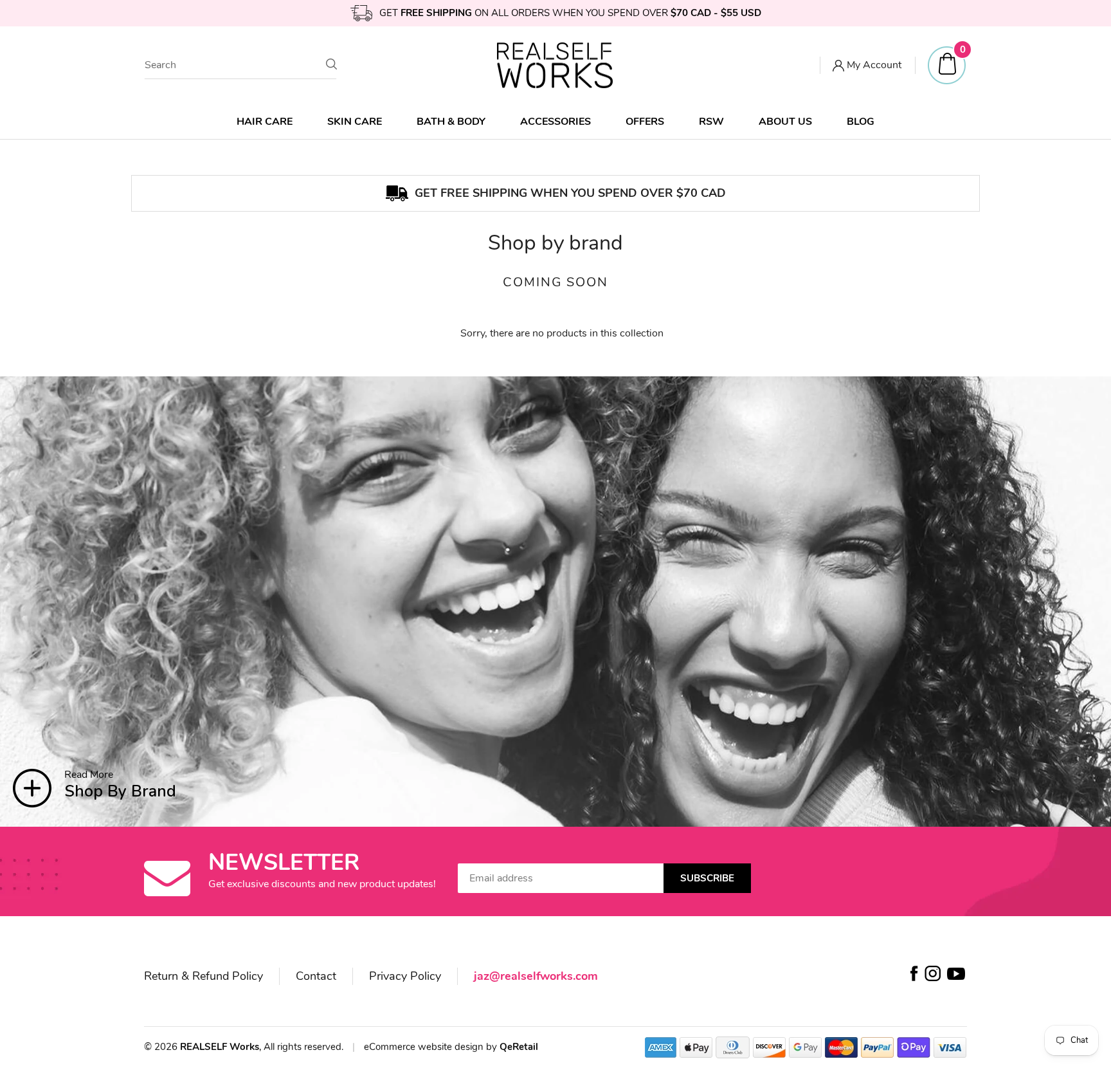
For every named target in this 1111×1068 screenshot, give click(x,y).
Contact (316, 976)
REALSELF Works (219, 1046)
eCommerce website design (425, 1046)
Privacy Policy (405, 976)
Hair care (265, 122)
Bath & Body (451, 122)
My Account (872, 65)
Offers (645, 122)
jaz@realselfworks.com (536, 976)
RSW (711, 122)
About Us (785, 122)
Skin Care (354, 122)
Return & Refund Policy (203, 976)
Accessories (555, 122)
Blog (860, 122)
